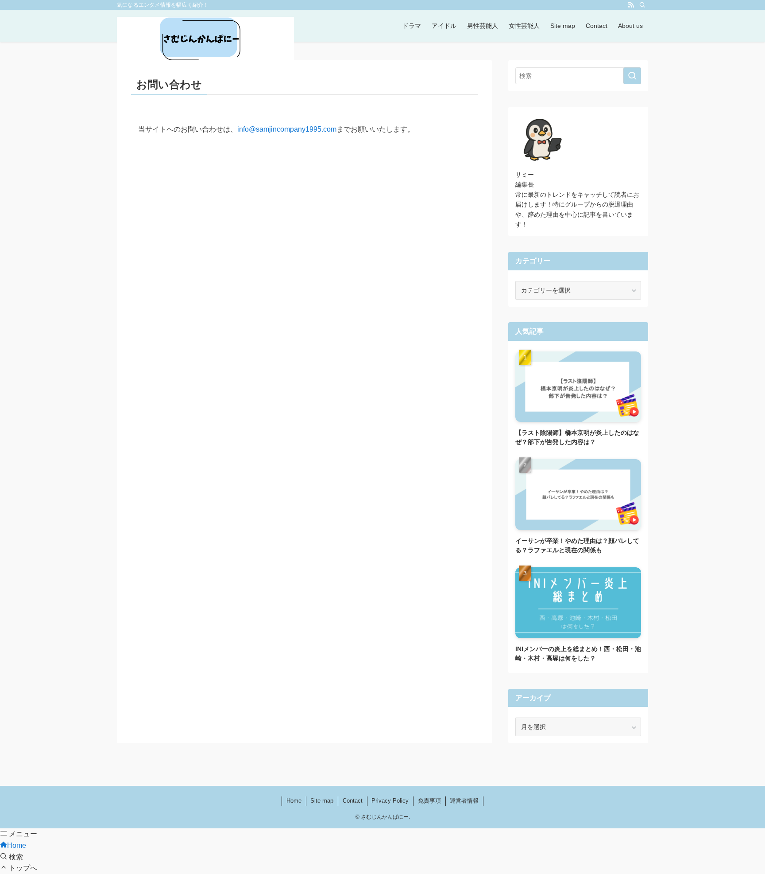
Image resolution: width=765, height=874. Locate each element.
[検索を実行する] (632, 75)
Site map (321, 800)
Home (293, 800)
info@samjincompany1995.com (286, 129)
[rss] (631, 5)
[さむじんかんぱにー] (205, 39)
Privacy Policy (390, 800)
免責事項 (429, 800)
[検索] (642, 5)
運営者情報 (464, 800)
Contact (353, 800)
